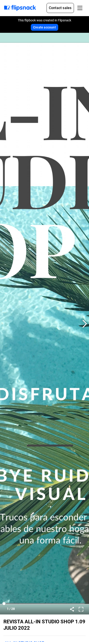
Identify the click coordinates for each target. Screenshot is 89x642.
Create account (44, 27)
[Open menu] (80, 8)
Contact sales (60, 8)
